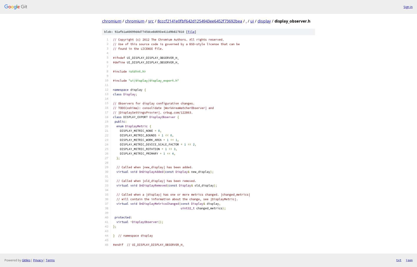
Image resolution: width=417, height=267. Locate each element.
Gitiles (26, 260)
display (264, 21)
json (409, 260)
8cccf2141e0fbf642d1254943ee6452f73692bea (199, 21)
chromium (111, 21)
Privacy (38, 260)
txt (398, 260)
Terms (50, 260)
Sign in (408, 7)
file (191, 32)
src (151, 21)
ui (252, 21)
